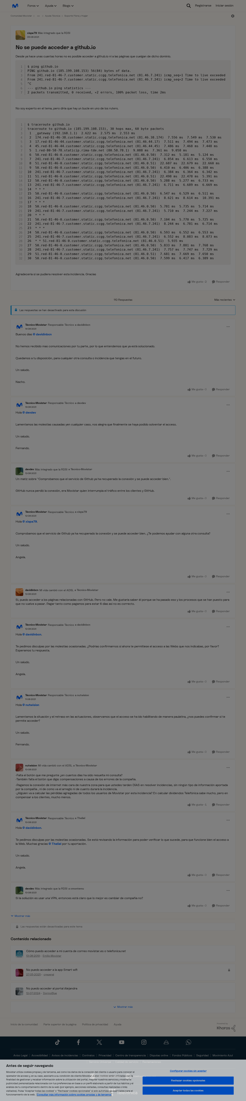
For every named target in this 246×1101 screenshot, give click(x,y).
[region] (123, 1080)
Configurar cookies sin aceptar (188, 1070)
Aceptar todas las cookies (188, 1090)
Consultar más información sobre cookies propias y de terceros (74, 1094)
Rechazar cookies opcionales (188, 1080)
